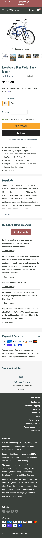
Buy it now (21, 133)
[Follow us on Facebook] (3, 511)
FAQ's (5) (30, 76)
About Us (36, 409)
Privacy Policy (34, 420)
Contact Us (35, 402)
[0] (38, 10)
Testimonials (35, 413)
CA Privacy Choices (32, 424)
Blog (38, 416)
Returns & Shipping (32, 406)
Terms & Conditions (32, 427)
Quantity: (5, 112)
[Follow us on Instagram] (8, 511)
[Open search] (29, 10)
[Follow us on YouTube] (16, 511)
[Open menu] (3, 10)
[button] (7, 76)
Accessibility (35, 431)
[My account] (33, 10)
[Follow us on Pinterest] (12, 511)
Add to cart (21, 126)
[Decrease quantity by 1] (13, 112)
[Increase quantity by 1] (25, 112)
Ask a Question (22, 232)
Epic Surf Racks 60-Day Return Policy (22, 139)
